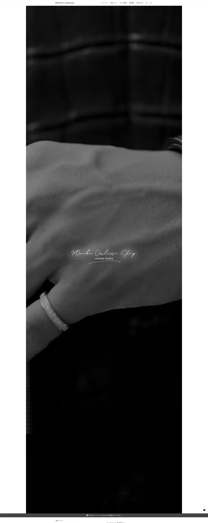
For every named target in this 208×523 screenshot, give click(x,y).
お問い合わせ (139, 2)
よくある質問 (123, 2)
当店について (113, 2)
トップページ (104, 2)
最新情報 (131, 2)
